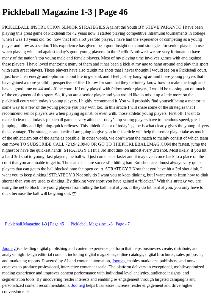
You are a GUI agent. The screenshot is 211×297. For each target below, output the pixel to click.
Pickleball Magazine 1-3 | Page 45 (34, 224)
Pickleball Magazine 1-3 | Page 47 (100, 224)
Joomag (9, 248)
